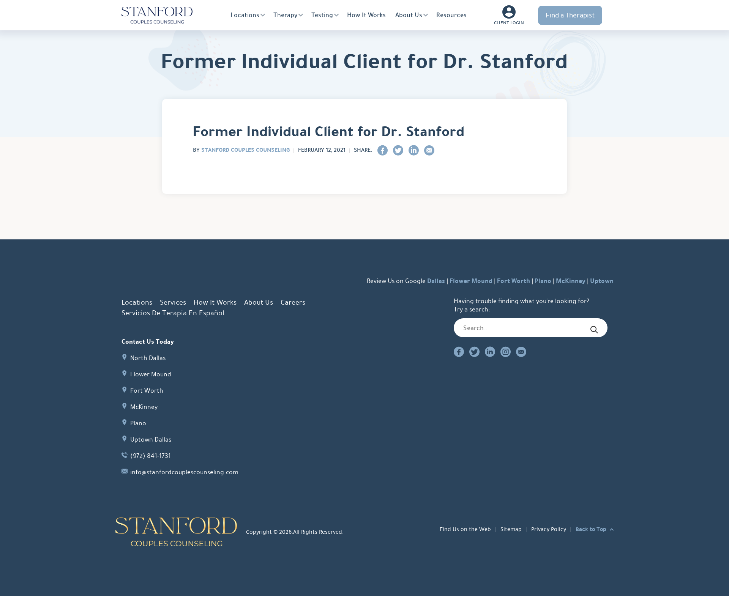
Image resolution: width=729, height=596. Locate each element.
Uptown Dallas (150, 439)
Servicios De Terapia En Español (173, 313)
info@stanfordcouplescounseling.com (184, 472)
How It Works (366, 15)
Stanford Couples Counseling (245, 149)
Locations (244, 15)
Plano (543, 281)
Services (173, 302)
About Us (408, 15)
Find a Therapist (570, 15)
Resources (451, 15)
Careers (293, 302)
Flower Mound (471, 281)
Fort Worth (513, 281)
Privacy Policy (548, 529)
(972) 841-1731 (150, 456)
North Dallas (148, 358)
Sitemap (511, 529)
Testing (322, 15)
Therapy (285, 15)
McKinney (570, 281)
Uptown (602, 281)
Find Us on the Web (465, 529)
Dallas (436, 281)
